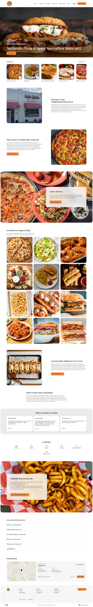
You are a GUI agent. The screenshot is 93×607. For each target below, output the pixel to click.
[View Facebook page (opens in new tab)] (5, 605)
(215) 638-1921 (55, 570)
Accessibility (30, 599)
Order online (81, 576)
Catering (41, 3)
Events (20, 590)
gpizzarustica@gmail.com (57, 571)
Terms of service (22, 599)
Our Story (47, 3)
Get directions (80, 564)
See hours (73, 576)
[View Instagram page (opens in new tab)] (7, 605)
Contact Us (39, 592)
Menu (35, 3)
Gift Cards (54, 3)
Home (20, 588)
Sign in (74, 3)
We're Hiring (62, 3)
